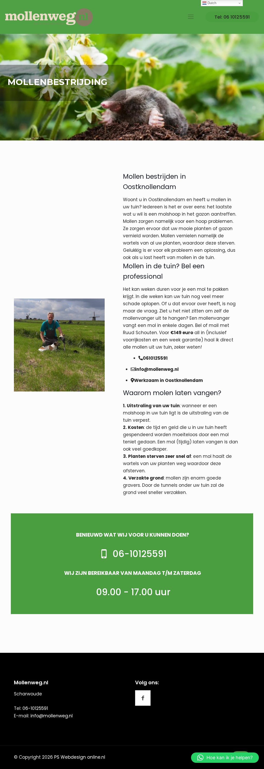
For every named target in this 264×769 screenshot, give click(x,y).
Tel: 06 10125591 (232, 17)
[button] (225, 757)
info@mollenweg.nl (51, 716)
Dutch (211, 3)
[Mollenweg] (49, 17)
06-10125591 (35, 708)
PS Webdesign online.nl (79, 757)
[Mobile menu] (190, 16)
